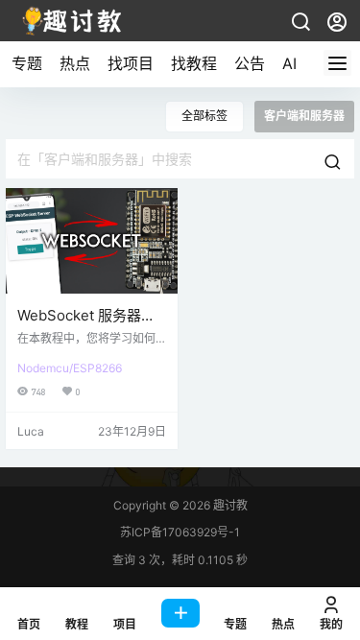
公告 (249, 63)
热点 (75, 63)
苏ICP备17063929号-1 (180, 532)
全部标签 (204, 115)
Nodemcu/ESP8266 (69, 368)
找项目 (131, 63)
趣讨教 (229, 505)
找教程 (194, 63)
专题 (27, 63)
